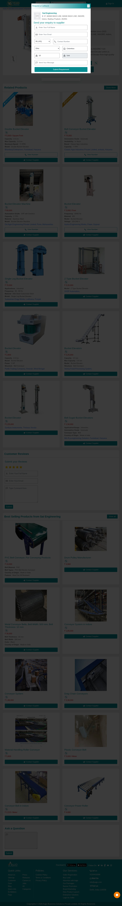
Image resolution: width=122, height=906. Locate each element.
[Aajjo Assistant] (117, 895)
